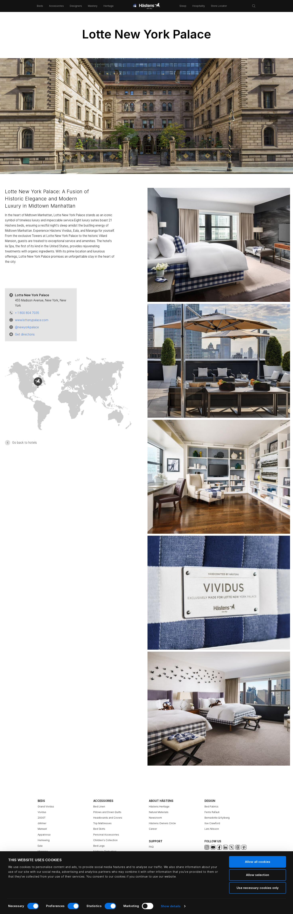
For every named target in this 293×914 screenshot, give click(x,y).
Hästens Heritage (159, 806)
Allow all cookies (257, 862)
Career (153, 828)
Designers (76, 5)
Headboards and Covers (107, 817)
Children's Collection (105, 840)
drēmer (42, 823)
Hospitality (198, 5)
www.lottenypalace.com (31, 320)
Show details (171, 906)
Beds (40, 5)
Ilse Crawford (212, 823)
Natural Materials (158, 812)
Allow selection (257, 875)
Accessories (56, 5)
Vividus (42, 812)
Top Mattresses (102, 823)
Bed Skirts (99, 828)
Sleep (182, 5)
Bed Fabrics (211, 806)
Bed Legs (99, 845)
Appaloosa (44, 834)
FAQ (151, 846)
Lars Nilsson (212, 828)
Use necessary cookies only (258, 888)
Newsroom (155, 817)
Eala (40, 845)
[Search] (253, 6)
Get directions (25, 334)
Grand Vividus (46, 806)
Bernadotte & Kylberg (217, 817)
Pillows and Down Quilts (107, 812)
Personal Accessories (106, 834)
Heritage (108, 5)
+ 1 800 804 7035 (27, 313)
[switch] (73, 906)
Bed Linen (99, 806)
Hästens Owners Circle (162, 823)
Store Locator (219, 5)
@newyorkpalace (27, 327)
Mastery (92, 5)
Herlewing (44, 840)
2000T (41, 817)
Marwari (42, 828)
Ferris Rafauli (212, 812)
